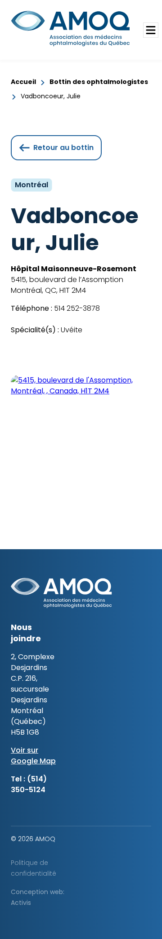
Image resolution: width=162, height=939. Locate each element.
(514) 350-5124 (29, 784)
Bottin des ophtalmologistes (99, 81)
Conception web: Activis (37, 897)
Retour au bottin (63, 147)
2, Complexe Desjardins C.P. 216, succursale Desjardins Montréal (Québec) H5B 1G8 (32, 694)
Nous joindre (26, 633)
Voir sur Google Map (33, 755)
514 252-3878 (76, 308)
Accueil (23, 81)
